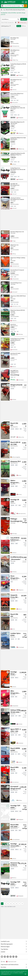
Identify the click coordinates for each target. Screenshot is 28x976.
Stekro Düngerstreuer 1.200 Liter (15, 481)
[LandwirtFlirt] (16, 957)
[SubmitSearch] (25, 5)
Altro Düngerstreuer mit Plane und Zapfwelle (15, 692)
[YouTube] (2, 957)
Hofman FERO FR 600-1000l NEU (15, 711)
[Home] (9, 2)
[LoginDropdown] (26, 2)
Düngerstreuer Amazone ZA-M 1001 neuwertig (17, 311)
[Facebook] (8, 957)
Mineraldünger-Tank (14, 37)
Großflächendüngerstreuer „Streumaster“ (16, 558)
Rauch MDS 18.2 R (14, 768)
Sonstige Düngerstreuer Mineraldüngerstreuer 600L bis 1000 (17, 168)
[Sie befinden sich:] (2, 9)
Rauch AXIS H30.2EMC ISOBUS (14, 826)
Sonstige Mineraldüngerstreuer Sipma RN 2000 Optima (18, 138)
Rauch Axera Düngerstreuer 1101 (17, 231)
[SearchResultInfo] (10, 25)
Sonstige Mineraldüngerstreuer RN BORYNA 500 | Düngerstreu (17, 154)
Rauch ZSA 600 (14, 424)
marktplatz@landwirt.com (6, 974)
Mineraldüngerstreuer (14, 50)
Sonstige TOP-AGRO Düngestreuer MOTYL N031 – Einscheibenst (15, 806)
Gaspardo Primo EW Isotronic (13, 596)
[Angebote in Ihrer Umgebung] (2, 5)
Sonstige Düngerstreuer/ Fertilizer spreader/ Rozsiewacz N (17, 339)
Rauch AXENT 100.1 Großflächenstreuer (14, 371)
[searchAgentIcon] (25, 974)
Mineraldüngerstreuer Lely (15, 79)
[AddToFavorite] (2, 38)
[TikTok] (10, 957)
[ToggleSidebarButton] (2, 2)
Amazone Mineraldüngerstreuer (16, 93)
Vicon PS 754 (13, 324)
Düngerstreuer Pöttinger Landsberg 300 (17, 258)
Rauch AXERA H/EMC (15, 749)
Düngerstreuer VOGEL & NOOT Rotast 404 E (18, 296)
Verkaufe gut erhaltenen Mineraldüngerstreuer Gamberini (17, 198)
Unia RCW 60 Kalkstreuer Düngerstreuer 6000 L (15, 539)
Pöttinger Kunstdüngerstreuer (16, 520)
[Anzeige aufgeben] (23, 2)
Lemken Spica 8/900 (15, 634)
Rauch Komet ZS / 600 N (15, 353)
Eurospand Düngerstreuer (15, 787)
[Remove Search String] (22, 5)
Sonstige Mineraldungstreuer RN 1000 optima (18, 64)
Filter (24, 19)
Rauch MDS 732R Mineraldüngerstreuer (14, 184)
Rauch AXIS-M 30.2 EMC (15, 443)
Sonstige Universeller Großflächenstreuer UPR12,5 (16, 845)
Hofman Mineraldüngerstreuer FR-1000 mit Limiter (17, 122)
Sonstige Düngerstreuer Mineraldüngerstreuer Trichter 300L (17, 107)
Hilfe (4, 961)
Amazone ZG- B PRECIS (15, 864)
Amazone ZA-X (15, 461)
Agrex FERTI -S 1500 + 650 (15, 730)
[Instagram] (5, 957)
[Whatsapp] (13, 956)
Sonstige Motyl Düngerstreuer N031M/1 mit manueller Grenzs (15, 673)
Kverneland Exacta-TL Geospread (17, 270)
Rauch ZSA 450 (14, 615)
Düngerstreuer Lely (14, 244)
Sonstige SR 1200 (14, 500)
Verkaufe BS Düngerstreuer (16, 282)
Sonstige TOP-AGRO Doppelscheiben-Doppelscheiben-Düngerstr (16, 883)
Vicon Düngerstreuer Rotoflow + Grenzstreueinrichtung (16, 577)
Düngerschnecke (16, 385)
